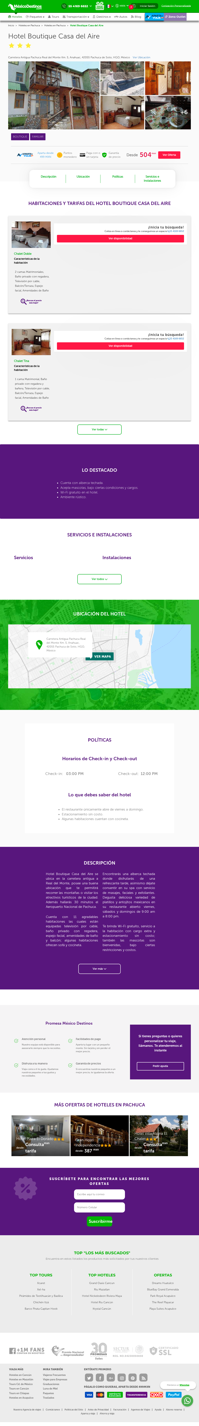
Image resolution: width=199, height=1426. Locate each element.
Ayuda (158, 1410)
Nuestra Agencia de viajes (27, 1410)
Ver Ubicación (141, 57)
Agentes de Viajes (140, 1410)
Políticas (117, 176)
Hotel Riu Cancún (102, 1302)
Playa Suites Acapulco (162, 1308)
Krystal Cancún (102, 1308)
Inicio (11, 25)
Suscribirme (100, 1221)
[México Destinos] (27, 6)
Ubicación (83, 176)
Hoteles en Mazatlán (21, 1379)
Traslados (48, 1397)
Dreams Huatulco (163, 1283)
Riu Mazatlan (102, 1289)
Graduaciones (51, 1384)
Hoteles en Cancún (20, 1375)
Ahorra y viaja (107, 1413)
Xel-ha (41, 1289)
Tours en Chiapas (19, 1393)
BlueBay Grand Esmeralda (163, 1289)
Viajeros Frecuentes (54, 1375)
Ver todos (98, 579)
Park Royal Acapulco (162, 1296)
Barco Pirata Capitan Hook (41, 1308)
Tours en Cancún (19, 1388)
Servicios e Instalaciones (152, 178)
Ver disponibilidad (120, 238)
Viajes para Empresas (55, 1379)
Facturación (119, 1410)
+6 (184, 112)
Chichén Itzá (41, 1302)
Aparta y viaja (88, 1413)
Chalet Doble (22, 253)
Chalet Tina (21, 361)
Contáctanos (53, 1410)
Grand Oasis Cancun (101, 1283)
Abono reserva (174, 1410)
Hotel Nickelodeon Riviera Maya (102, 1296)
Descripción (48, 176)
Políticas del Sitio (74, 1410)
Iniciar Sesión (147, 5)
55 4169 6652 (176, 231)
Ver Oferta (169, 155)
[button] (78, 17)
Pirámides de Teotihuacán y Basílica (41, 1296)
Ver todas (98, 429)
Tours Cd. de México (21, 1384)
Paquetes (48, 1393)
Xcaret (41, 1283)
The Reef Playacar (163, 1302)
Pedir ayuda (160, 1066)
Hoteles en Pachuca (29, 25)
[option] (40, 1137)
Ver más (98, 968)
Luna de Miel (50, 1388)
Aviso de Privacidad (98, 1410)
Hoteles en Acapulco (21, 1397)
